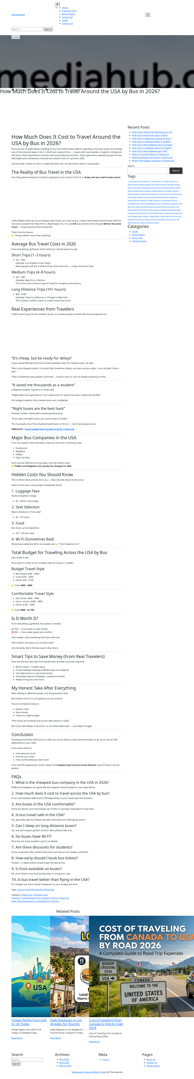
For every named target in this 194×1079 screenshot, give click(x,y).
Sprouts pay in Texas (142, 219)
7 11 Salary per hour (168, 181)
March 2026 (65, 1065)
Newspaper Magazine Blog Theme (89, 1072)
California (175, 191)
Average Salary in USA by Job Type (152, 188)
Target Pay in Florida (165, 219)
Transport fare (69, 10)
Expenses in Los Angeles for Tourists (165, 200)
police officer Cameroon (157, 213)
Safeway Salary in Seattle (157, 216)
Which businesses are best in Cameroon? (152, 157)
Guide (65, 20)
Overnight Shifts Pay (142, 213)
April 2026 (64, 1062)
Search (48, 29)
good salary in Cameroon (169, 203)
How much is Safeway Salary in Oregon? (152, 147)
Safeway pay (169, 213)
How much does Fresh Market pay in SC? (152, 132)
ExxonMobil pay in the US (136, 203)
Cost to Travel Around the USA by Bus (35, 889)
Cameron (131, 194)
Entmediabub (18, 14)
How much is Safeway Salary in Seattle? (151, 141)
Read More (16, 1038)
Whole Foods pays (134, 223)
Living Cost (67, 17)
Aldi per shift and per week (165, 184)
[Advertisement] (67, 114)
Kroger (151, 210)
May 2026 (64, 1059)
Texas (174, 219)
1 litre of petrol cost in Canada (138, 181)
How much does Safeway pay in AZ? (149, 151)
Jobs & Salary (68, 14)
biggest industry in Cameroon (162, 191)
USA (177, 219)
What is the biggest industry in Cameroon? (153, 160)
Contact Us (67, 23)
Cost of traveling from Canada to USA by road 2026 (106, 1024)
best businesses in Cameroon (141, 191)
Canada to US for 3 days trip (149, 194)
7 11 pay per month (154, 181)
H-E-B (180, 203)
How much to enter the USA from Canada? (161, 207)
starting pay (153, 219)
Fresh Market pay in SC (153, 203)
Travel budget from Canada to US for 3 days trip (49, 429)
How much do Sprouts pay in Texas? (150, 135)
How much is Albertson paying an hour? (152, 138)
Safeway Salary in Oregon (140, 216)
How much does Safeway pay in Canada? (152, 144)
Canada (136, 194)
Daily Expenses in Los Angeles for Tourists (66, 1022)
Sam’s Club (169, 216)
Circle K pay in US (165, 194)
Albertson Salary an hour (147, 184)
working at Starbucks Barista (149, 223)
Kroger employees (160, 210)
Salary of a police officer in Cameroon (150, 154)
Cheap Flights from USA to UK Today (29, 1022)
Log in (106, 1059)
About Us (151, 1059)
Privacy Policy (153, 1065)
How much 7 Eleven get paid (137, 207)
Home (65, 7)
